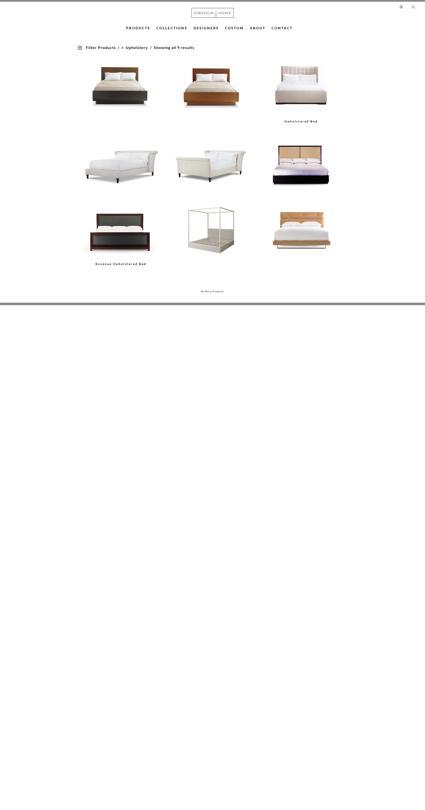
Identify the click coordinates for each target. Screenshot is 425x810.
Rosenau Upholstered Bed (120, 264)
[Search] (413, 7)
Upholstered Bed (301, 121)
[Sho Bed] (301, 158)
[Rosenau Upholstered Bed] (121, 229)
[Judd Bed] (211, 222)
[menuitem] (403, 7)
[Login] (402, 7)
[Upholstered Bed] (121, 80)
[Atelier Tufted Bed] (301, 222)
